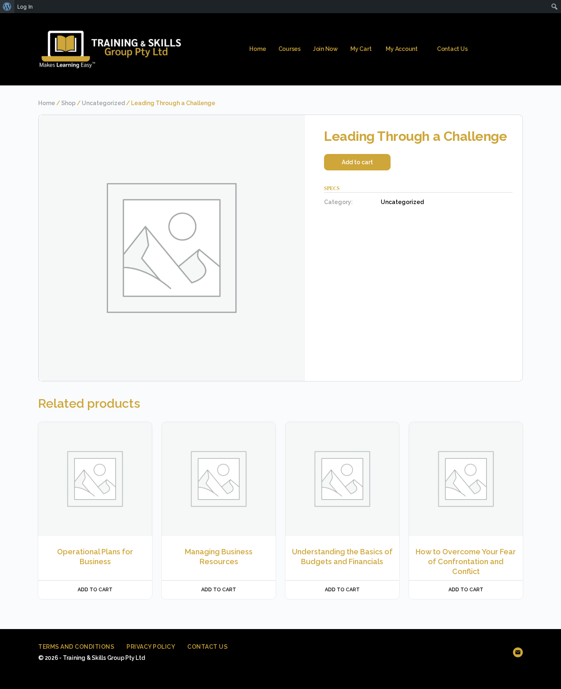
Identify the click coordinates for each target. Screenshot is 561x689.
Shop (68, 103)
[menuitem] (7, 6)
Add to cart (357, 162)
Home (46, 103)
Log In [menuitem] (25, 6)
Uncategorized (103, 103)
